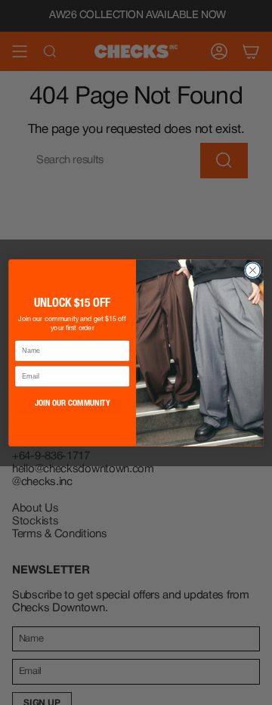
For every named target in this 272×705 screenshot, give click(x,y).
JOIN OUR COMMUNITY (72, 402)
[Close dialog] (253, 269)
